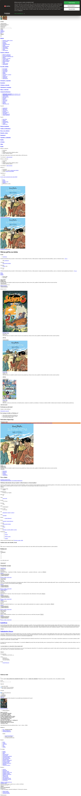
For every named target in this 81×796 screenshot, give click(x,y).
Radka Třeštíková (6, 112)
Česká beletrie (5, 47)
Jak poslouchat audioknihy (7, 756)
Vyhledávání (2, 26)
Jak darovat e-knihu (6, 757)
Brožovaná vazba (6, 332)
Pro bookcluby (5, 780)
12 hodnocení (6, 260)
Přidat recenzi (3, 563)
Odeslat (2, 786)
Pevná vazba (5, 371)
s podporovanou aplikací (14, 170)
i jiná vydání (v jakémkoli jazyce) (7, 688)
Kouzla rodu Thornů (4, 708)
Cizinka (4, 123)
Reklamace (5, 764)
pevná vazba (5, 498)
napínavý (12, 512)
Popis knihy (5, 471)
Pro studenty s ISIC (6, 762)
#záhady (21, 480)
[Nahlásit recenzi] (0, 598)
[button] (40, 281)
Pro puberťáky (5, 70)
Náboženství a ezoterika (5, 87)
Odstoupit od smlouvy (6, 765)
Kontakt (4, 751)
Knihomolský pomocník (7, 779)
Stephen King (5, 108)
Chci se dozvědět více (18, 13)
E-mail (1, 680)
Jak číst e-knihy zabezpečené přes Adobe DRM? (8, 176)
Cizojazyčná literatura (5, 91)
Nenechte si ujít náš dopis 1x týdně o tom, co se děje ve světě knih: (12, 784)
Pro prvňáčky (5, 69)
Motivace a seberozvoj (6, 54)
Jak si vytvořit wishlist (6, 758)
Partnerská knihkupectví (7, 731)
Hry (1, 33)
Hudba (2, 139)
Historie (4, 57)
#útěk (19, 480)
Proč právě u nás (5, 754)
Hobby (4, 62)
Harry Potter (5, 119)
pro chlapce (5, 529)
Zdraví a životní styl (6, 60)
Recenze (4, 473)
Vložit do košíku (3, 283)
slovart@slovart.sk (6, 662)
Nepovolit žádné (72, 9)
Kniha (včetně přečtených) (6, 692)
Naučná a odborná (4, 52)
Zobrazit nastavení (71, 5)
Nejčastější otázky (6, 759)
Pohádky (4, 73)
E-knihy (1, 30)
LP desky (2, 142)
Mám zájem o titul (6, 103)
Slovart (4, 266)
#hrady (7, 480)
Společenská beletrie (6, 44)
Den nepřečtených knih (7, 778)
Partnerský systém (6, 771)
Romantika (4, 43)
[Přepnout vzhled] (1, 36)
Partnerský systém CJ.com (7, 772)
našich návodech (9, 157)
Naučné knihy (5, 76)
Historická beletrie (6, 46)
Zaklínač (4, 120)
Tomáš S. (2, 600)
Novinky (4, 98)
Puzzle (1, 146)
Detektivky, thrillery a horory (8, 40)
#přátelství (16, 480)
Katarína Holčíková (3, 589)
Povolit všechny (72, 2)
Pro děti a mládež (4, 66)
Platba (4, 753)
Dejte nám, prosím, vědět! (18, 540)
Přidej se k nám (5, 775)
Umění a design (5, 63)
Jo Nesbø (4, 111)
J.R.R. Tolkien (5, 110)
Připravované (5, 99)
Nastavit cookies (5, 791)
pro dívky (15, 529)
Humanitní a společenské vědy (8, 56)
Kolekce (4, 101)
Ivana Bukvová (3, 568)
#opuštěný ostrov (11, 480)
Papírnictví (2, 135)
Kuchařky (2, 82)
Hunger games (5, 121)
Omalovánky (5, 77)
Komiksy (4, 42)
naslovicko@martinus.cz (9, 735)
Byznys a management (7, 55)
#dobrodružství (3, 480)
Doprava (4, 752)
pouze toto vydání (5, 686)
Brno (3, 729)
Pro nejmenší (5, 68)
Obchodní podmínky (6, 793)
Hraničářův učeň (5, 122)
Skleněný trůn (5, 124)
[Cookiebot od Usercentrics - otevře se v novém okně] (7, 13)
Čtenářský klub (5, 776)
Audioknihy (2, 31)
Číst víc (66, 258)
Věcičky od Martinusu (5, 128)
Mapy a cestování (4, 89)
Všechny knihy (5, 95)
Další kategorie (5, 50)
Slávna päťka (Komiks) (7, 263)
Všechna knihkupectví (6, 730)
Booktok (4, 102)
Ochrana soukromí (6, 792)
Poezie (4, 49)
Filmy (1, 144)
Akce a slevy (5, 100)
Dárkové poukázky (4, 126)
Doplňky (2, 34)
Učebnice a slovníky (4, 85)
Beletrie (2, 38)
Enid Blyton (5, 256)
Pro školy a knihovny (6, 761)
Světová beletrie (5, 48)
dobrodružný (5, 512)
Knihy (4, 179)
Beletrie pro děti (5, 181)
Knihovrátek (5, 770)
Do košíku (2, 469)
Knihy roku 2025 (6, 96)
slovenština (5, 515)
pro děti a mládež (10, 529)
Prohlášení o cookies (6, 773)
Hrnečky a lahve (4, 133)
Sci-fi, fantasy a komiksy (7, 74)
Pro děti (4, 180)
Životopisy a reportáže (6, 58)
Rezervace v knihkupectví (7, 760)
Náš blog (4, 769)
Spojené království (10, 521)
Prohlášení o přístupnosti (7, 774)
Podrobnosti (5, 472)
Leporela (4, 75)
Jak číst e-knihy (5, 755)
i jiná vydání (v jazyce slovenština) (8, 687)
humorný (9, 512)
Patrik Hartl (5, 109)
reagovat (1, 573)
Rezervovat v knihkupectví (5, 284)
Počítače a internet (6, 61)
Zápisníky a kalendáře (5, 137)
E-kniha (3, 693)
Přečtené (1, 32)
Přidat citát (2, 697)
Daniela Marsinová (8, 518)
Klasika (4, 45)
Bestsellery (4, 97)
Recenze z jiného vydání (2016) (6, 577)
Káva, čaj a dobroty (5, 130)
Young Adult (5, 71)
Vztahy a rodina (5, 59)
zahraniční (4, 521)
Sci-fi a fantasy (5, 41)
